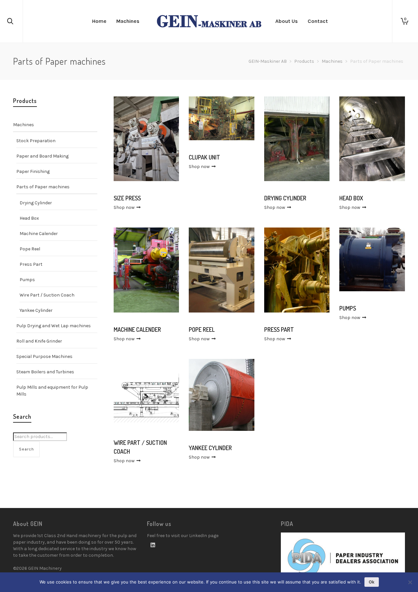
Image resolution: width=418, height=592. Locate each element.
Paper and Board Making (42, 156)
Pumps (27, 279)
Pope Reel (30, 249)
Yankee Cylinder (36, 310)
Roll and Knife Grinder (39, 341)
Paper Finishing (33, 171)
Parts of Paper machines (43, 187)
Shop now (125, 207)
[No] (410, 582)
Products (304, 61)
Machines (332, 61)
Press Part (31, 264)
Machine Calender (39, 233)
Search (26, 449)
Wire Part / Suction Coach (47, 295)
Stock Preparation (36, 141)
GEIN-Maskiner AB (268, 61)
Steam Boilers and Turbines (45, 372)
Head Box (29, 218)
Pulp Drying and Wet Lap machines (53, 326)
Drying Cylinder (36, 203)
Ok (372, 581)
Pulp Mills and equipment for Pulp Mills (52, 390)
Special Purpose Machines (44, 356)
